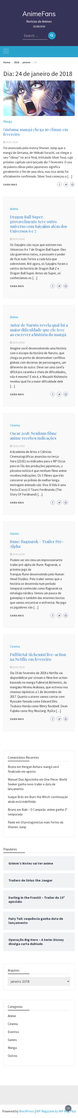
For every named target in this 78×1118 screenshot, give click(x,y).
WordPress (26, 1111)
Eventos (13, 1032)
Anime (14, 209)
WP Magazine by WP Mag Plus (56, 1111)
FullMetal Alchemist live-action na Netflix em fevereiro (38, 657)
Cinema (15, 425)
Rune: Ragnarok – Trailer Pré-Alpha (36, 544)
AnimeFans (39, 14)
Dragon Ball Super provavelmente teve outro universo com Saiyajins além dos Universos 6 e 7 (38, 224)
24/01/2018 (12, 142)
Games (14, 533)
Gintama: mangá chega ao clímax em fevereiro (35, 132)
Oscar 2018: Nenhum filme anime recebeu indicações (33, 436)
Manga (7, 121)
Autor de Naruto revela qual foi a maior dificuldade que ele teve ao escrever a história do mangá (39, 330)
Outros (12, 1056)
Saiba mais (10, 184)
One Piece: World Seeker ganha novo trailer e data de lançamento (37, 784)
